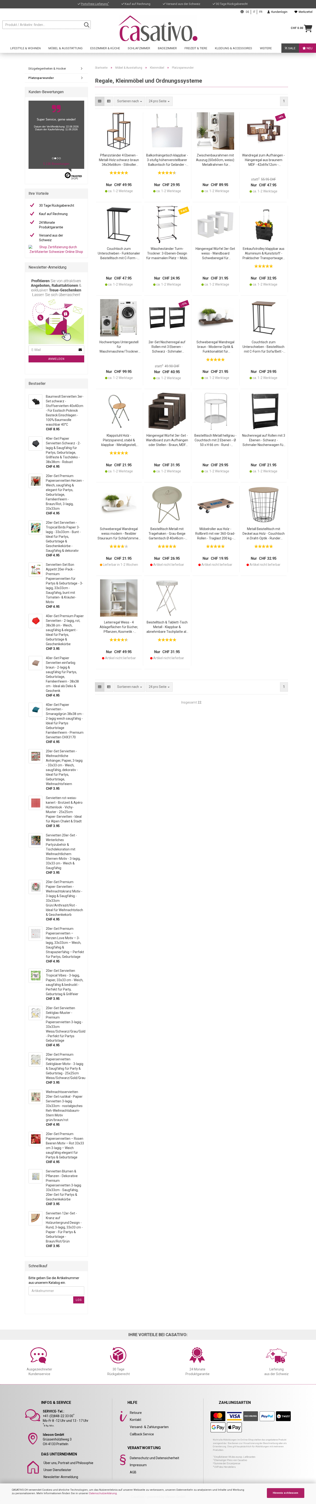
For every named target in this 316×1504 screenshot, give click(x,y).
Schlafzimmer (139, 48)
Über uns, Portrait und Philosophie (68, 1463)
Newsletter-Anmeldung (61, 1477)
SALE (291, 48)
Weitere (266, 48)
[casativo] (158, 28)
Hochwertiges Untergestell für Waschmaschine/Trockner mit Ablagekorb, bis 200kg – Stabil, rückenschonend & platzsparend (118, 347)
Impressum (138, 1465)
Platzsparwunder (41, 78)
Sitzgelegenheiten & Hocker (47, 68)
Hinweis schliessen (285, 1492)
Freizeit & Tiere (196, 48)
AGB (133, 1472)
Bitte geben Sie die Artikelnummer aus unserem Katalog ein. (54, 1280)
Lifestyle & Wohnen (25, 48)
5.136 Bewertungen (56, 164)
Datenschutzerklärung (103, 1493)
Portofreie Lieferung (95, 4)
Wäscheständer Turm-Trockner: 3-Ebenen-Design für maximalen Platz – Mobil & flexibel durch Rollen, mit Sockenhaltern (167, 254)
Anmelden (56, 359)
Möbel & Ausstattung (65, 48)
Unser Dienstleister (57, 1470)
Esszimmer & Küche (105, 48)
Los (79, 1300)
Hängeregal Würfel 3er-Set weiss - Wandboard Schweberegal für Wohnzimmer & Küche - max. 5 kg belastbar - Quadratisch (215, 254)
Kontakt (135, 1420)
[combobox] (159, 101)
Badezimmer (167, 48)
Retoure (136, 1413)
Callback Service (142, 1434)
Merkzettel (304, 12)
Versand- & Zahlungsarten (149, 1427)
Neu (309, 48)
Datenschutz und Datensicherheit (154, 1458)
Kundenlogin (278, 12)
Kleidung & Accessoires (233, 48)
